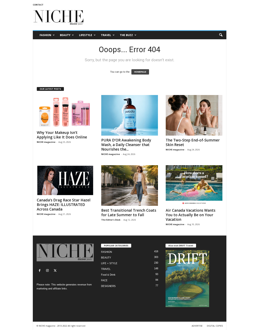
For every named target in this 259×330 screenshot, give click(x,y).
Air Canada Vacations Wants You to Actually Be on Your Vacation (190, 215)
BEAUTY (65, 35)
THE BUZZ (126, 35)
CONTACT (38, 4)
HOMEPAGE (140, 72)
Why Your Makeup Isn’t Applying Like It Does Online (62, 135)
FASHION (45, 35)
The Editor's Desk (110, 219)
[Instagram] (48, 271)
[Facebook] (40, 271)
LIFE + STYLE (109, 263)
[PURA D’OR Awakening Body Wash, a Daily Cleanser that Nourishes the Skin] (129, 115)
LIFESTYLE (85, 35)
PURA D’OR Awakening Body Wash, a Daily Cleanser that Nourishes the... (126, 145)
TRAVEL (106, 35)
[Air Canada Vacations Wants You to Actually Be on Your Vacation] (194, 185)
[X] (55, 271)
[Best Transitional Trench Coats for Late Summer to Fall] (129, 185)
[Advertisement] (157, 17)
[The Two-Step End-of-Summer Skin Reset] (194, 115)
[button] (221, 35)
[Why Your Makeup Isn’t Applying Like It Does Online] (65, 111)
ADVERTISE (197, 325)
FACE (104, 280)
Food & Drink (108, 274)
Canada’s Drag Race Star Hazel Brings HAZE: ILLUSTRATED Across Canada (63, 205)
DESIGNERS (108, 286)
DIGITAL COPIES (215, 325)
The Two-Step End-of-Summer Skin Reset (193, 142)
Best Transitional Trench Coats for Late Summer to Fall (128, 212)
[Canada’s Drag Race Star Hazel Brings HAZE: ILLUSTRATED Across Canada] (65, 180)
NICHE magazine (46, 142)
